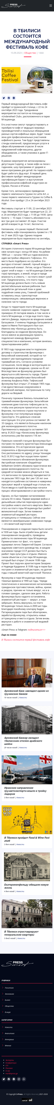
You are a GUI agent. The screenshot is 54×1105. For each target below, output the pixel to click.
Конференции (11, 1063)
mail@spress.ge (12, 1073)
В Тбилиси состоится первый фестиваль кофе (26, 639)
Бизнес (7, 1000)
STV (7, 1065)
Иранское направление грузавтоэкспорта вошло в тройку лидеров (25, 790)
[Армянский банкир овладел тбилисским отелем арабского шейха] (27, 719)
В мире (8, 1012)
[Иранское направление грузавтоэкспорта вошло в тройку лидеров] (27, 769)
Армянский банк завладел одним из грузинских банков (26, 692)
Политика (9, 988)
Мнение (8, 1045)
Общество (30, 52)
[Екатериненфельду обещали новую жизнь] (27, 866)
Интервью (9, 1039)
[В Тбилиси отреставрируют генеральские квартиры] (27, 913)
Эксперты (10, 1060)
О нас (8, 1071)
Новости (23, 697)
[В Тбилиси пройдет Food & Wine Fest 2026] (27, 819)
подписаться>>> (36, 629)
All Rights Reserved (31, 1094)
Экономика (9, 994)
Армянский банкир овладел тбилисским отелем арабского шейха (23, 740)
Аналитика (9, 1033)
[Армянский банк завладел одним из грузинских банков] (27, 672)
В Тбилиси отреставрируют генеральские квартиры (21, 933)
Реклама (9, 1068)
